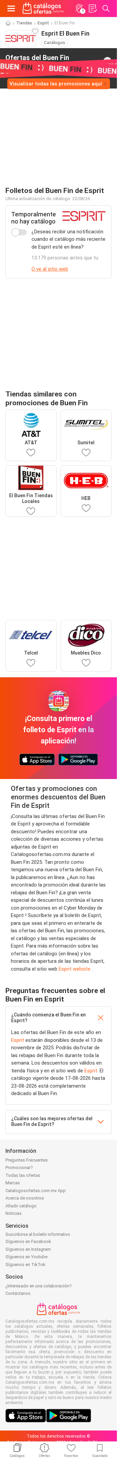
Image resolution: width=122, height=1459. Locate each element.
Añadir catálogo (21, 1205)
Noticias (13, 1213)
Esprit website (75, 969)
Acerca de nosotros (24, 1198)
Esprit (43, 23)
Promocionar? (19, 1167)
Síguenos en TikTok (25, 1264)
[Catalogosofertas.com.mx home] (43, 8)
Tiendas (24, 23)
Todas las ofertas (22, 1175)
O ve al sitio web (50, 269)
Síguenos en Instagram (28, 1249)
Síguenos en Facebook (28, 1241)
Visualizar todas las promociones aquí (55, 84)
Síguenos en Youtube (26, 1256)
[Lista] (92, 8)
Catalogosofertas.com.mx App (35, 1190)
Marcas (12, 1182)
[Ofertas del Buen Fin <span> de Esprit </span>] (107, 61)
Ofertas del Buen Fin (37, 61)
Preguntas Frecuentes (26, 1160)
